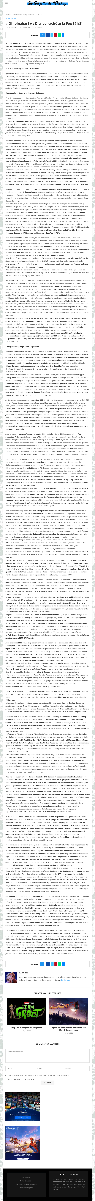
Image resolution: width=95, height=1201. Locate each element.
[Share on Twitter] (52, 35)
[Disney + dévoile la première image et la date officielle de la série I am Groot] (26, 1011)
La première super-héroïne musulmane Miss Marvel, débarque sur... (68, 1029)
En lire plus (65, 980)
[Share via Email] (63, 35)
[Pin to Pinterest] (55, 35)
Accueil (7, 15)
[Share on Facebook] (48, 35)
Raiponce (12, 27)
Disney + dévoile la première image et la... (26, 1028)
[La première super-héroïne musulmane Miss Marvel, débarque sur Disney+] (68, 1011)
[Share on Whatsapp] (59, 35)
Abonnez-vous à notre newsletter (22, 1079)
